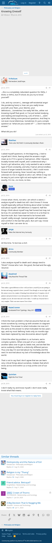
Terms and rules (28, 534)
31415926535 (11, 495)
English (10, 530)
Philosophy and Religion (24, 464)
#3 (50, 195)
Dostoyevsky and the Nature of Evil (24, 462)
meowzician (11, 464)
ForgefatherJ (11, 485)
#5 (50, 258)
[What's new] (39, 3)
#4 (50, 239)
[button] (49, 3)
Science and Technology (22, 505)
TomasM (10, 505)
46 (13, 508)
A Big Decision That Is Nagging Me (24, 502)
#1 (50, 88)
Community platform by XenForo (22, 541)
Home (9, 536)
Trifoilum (6, 15)
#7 (50, 317)
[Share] (46, 87)
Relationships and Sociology (26, 485)
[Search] (44, 3)
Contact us (17, 534)
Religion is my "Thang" (18, 472)
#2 (50, 150)
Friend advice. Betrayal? (18, 482)
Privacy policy (41, 534)
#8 (50, 383)
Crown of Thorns (21, 492)
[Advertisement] (26, 44)
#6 (50, 283)
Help (3, 536)
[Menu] (3, 2)
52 (13, 477)
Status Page (6, 534)
